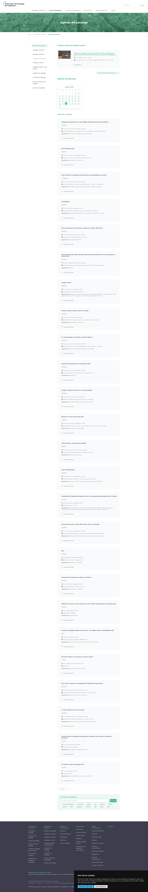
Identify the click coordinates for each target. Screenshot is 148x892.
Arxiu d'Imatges (65, 843)
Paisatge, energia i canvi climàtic (40, 67)
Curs (95, 804)
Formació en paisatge (39, 77)
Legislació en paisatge (39, 73)
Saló (95, 806)
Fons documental (65, 834)
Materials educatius (40, 58)
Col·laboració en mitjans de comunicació (80, 848)
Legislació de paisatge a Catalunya (32, 860)
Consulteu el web (69, 138)
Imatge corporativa (97, 865)
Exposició (102, 804)
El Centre (63, 831)
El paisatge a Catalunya (32, 827)
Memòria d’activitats (98, 851)
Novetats (94, 840)
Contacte (111, 826)
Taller (108, 806)
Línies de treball (96, 837)
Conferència (80, 804)
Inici (29, 34)
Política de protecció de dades (37, 886)
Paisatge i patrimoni (38, 50)
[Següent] (68, 788)
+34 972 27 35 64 (53, 883)
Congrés (89, 804)
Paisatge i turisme (38, 62)
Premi (71, 806)
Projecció (88, 806)
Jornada (64, 806)
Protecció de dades (97, 862)
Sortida (101, 806)
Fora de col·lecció (81, 832)
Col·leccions (79, 829)
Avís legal (72, 886)
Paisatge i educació (38, 54)
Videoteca (63, 840)
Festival (110, 804)
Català (142, 5)
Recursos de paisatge (39, 34)
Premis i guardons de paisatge (39, 82)
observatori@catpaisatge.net (68, 883)
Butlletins (79, 838)
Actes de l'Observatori (68, 804)
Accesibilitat (64, 886)
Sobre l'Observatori (96, 827)
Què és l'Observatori (98, 831)
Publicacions (80, 826)
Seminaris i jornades (98, 843)
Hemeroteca (63, 837)
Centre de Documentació (64, 827)
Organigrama (95, 854)
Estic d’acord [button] (82, 886)
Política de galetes (53, 886)
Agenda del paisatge (54, 34)
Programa (78, 64)
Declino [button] (90, 886)
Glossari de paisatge (39, 88)
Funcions (94, 834)
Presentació (79, 806)
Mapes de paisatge (33, 840)
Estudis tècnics (80, 835)
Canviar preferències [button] (100, 886)
